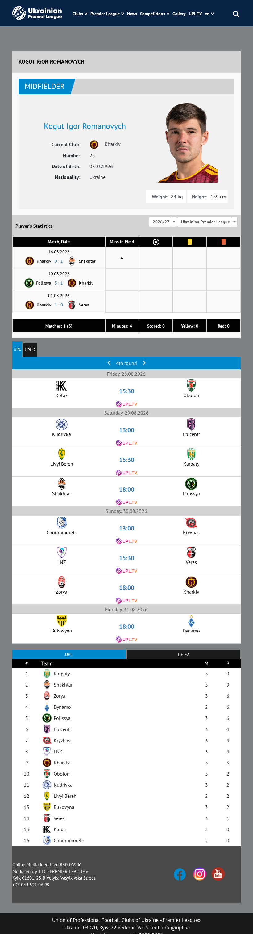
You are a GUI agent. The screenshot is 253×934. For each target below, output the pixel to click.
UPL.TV (195, 13)
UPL (17, 349)
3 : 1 (59, 283)
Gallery (179, 13)
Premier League (105, 13)
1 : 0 (59, 305)
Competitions (152, 13)
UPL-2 (30, 350)
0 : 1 (59, 261)
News (132, 13)
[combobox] (163, 222)
